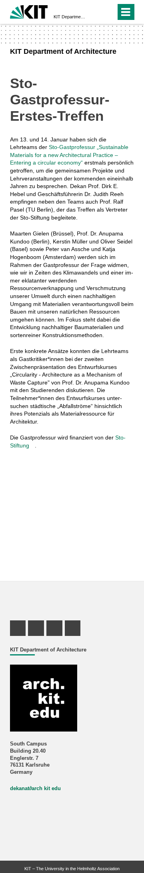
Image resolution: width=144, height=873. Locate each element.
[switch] (95, 12)
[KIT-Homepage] (29, 11)
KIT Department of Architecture (70, 16)
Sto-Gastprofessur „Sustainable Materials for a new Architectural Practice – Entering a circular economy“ (69, 155)
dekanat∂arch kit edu (35, 788)
